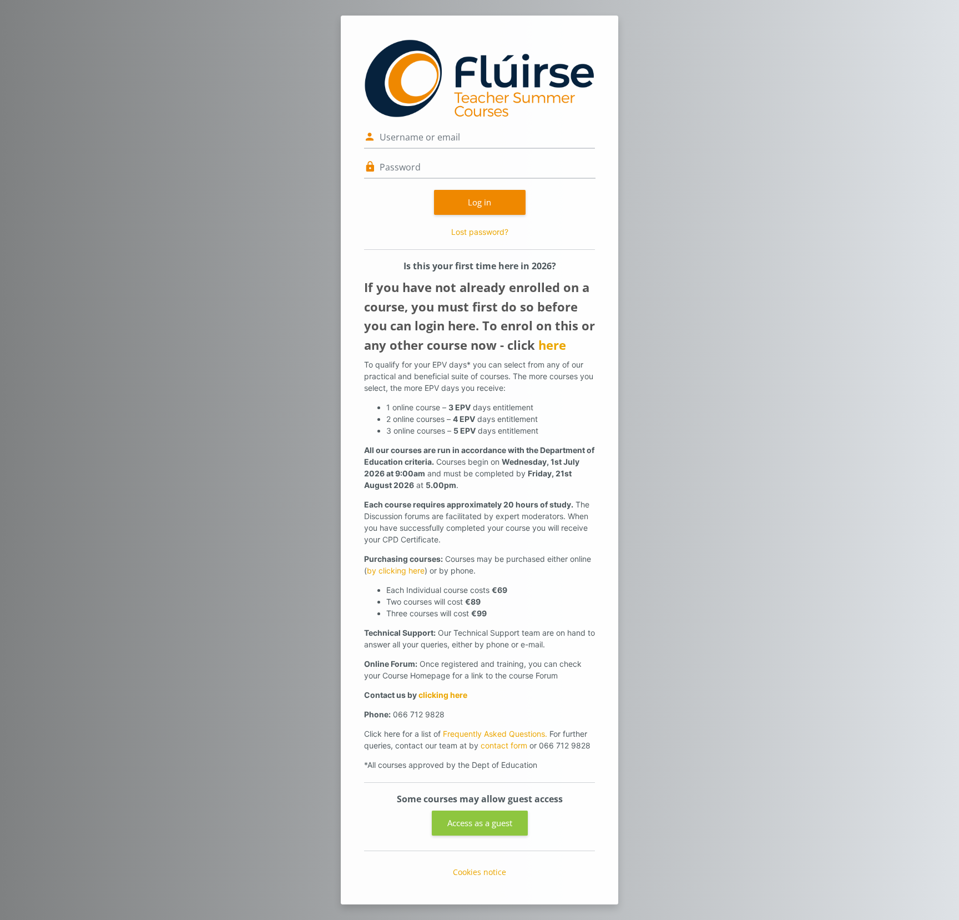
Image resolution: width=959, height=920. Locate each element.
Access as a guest (479, 822)
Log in (479, 202)
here (552, 345)
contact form (504, 745)
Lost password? (479, 232)
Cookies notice (479, 872)
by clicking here (396, 570)
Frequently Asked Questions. (495, 733)
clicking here (442, 695)
